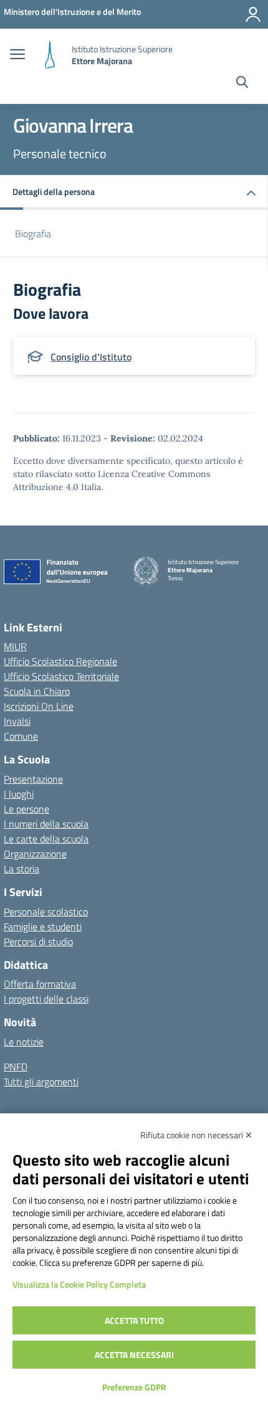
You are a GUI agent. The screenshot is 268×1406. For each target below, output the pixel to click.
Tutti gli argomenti (41, 1081)
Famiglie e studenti (43, 926)
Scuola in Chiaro (37, 691)
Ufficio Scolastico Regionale (60, 661)
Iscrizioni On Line (39, 706)
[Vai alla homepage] (49, 55)
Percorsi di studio (38, 941)
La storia (21, 868)
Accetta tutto (134, 1320)
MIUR (15, 646)
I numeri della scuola (46, 823)
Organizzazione (35, 853)
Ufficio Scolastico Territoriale (61, 676)
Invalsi (17, 721)
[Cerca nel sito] (242, 83)
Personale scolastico (46, 911)
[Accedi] (253, 14)
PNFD (15, 1066)
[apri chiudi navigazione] (17, 55)
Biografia (33, 233)
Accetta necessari (134, 1354)
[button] (134, 193)
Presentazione (33, 778)
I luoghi (19, 793)
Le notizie (24, 1041)
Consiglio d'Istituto (91, 356)
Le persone (26, 808)
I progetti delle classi (46, 998)
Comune (21, 736)
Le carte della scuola (46, 838)
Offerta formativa (40, 983)
